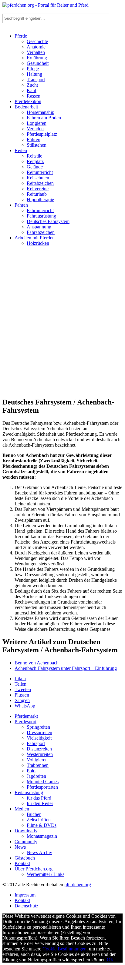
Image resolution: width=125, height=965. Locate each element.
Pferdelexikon (28, 101)
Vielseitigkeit (39, 737)
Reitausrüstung (29, 792)
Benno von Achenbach (37, 662)
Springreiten (38, 727)
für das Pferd (39, 797)
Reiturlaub (37, 194)
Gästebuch (25, 857)
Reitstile (34, 155)
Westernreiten (40, 754)
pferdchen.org (77, 884)
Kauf (31, 90)
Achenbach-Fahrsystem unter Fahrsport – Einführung (66, 668)
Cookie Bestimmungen (64, 948)
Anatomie (36, 46)
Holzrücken (38, 243)
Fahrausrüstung (41, 215)
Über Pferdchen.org (33, 868)
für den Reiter (40, 803)
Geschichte (37, 41)
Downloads (26, 830)
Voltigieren (37, 759)
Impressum (25, 894)
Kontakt (22, 863)
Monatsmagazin (42, 836)
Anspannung (39, 226)
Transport (36, 79)
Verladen (35, 128)
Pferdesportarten (42, 787)
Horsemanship (40, 112)
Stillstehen (36, 145)
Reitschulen (38, 177)
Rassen (33, 95)
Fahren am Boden (44, 117)
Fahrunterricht (40, 210)
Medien (22, 808)
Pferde (21, 35)
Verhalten (36, 52)
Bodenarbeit (26, 106)
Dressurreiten (39, 732)
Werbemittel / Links (45, 874)
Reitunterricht (40, 172)
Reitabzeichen (40, 183)
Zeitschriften (39, 819)
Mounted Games (43, 781)
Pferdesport (25, 721)
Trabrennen (38, 765)
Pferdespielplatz (42, 134)
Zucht (32, 85)
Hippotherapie (40, 199)
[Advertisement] (62, 324)
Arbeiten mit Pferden (35, 237)
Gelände (35, 166)
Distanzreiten (39, 748)
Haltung (34, 74)
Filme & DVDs (41, 825)
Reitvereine (38, 188)
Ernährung (37, 57)
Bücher (34, 814)
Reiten (21, 150)
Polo (31, 770)
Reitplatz (35, 161)
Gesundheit (38, 63)
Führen (33, 139)
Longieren (36, 123)
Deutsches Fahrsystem (48, 221)
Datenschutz (26, 905)
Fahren (21, 205)
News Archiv (39, 852)
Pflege (33, 68)
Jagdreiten (36, 776)
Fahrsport (36, 743)
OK (110, 959)
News (20, 847)
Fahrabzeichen (41, 232)
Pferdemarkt (26, 716)
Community (26, 841)
